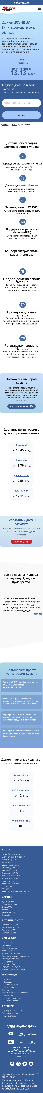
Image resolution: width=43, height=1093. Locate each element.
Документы (6, 990)
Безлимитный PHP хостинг (13, 857)
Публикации (7, 982)
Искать (21, 115)
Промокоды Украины (11, 1000)
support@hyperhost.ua (28, 1080)
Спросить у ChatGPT (19, 406)
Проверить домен (9, 904)
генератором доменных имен (21, 290)
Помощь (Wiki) (8, 987)
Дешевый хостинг (9, 870)
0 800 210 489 (21, 3)
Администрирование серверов (15, 956)
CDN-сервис (7, 945)
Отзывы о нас (8, 995)
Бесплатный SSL (9, 930)
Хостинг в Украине (10, 878)
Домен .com (21, 460)
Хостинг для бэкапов (11, 953)
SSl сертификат (21, 775)
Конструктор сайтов (10, 958)
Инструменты (7, 961)
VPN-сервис (7, 942)
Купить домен (8, 901)
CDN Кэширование (21, 790)
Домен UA (6, 909)
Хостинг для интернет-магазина (15, 891)
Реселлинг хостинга (10, 1013)
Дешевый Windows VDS (12, 875)
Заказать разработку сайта (13, 969)
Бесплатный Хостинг (11, 927)
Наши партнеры (9, 1016)
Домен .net (21, 445)
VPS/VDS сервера (9, 859)
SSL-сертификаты (9, 948)
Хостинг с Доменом (10, 883)
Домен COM (7, 907)
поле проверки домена (20, 319)
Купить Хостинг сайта (11, 854)
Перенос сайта (8, 964)
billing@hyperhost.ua (22, 395)
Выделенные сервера (11, 865)
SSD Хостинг (7, 886)
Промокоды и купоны (11, 998)
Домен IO (6, 915)
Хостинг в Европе (9, 881)
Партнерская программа (12, 1010)
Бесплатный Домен (10, 933)
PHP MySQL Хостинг (10, 867)
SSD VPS (5, 889)
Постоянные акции (10, 984)
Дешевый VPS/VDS (10, 873)
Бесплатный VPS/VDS (11, 924)
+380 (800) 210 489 (19, 1074)
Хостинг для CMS (9, 950)
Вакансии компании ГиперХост (15, 992)
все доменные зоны (27, 323)
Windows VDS (7, 862)
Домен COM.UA (8, 912)
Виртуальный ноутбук (11, 966)
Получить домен (21, 542)
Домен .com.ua (21, 475)
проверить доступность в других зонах (21, 92)
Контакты (6, 979)
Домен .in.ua (21, 491)
